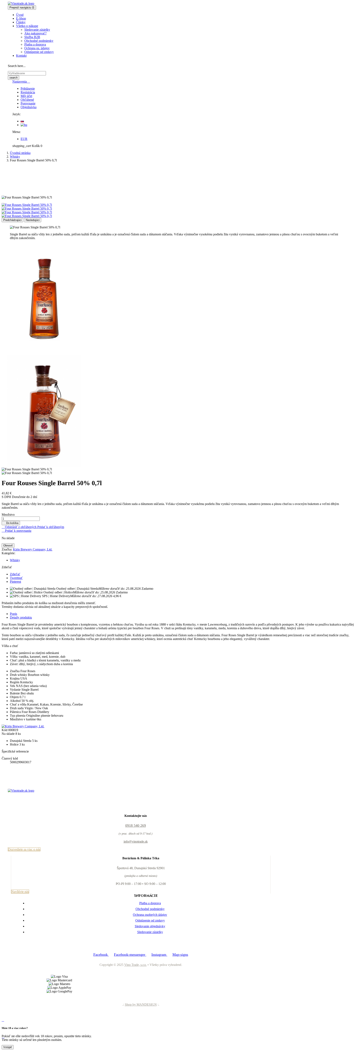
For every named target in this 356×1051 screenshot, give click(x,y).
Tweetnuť (16, 578)
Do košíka (10, 523)
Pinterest (15, 581)
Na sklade (8, 733)
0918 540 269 (135, 825)
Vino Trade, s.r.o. (135, 964)
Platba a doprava (150, 903)
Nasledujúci (33, 220)
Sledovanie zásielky (150, 932)
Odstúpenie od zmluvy (150, 920)
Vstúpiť (7, 1047)
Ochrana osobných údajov (150, 914)
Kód (5, 730)
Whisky (15, 560)
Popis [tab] (13, 613)
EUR (24, 139)
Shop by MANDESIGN (141, 1004)
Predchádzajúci (12, 220)
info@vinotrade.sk (136, 841)
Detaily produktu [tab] (21, 617)
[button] (24, 849)
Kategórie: (8, 553)
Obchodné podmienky (150, 909)
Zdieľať (15, 574)
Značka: (7, 549)
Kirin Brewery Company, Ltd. (32, 549)
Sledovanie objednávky (150, 926)
